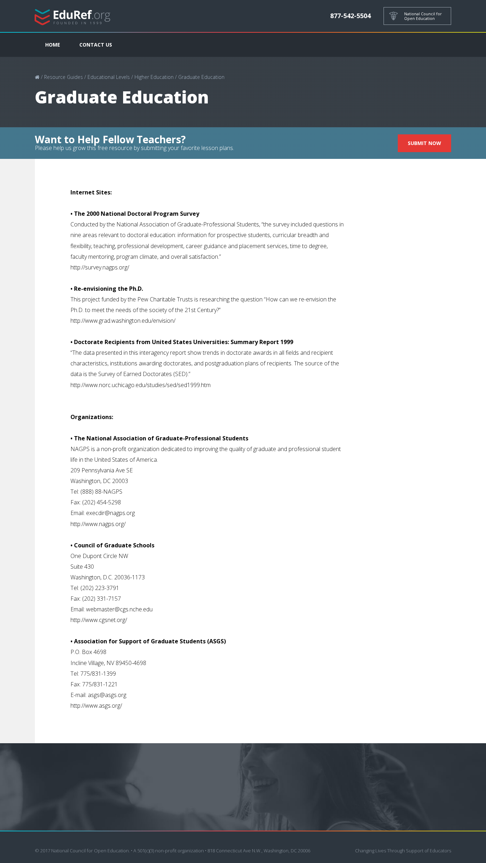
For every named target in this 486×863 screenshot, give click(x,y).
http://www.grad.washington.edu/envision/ (122, 321)
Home (52, 44)
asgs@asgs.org (107, 695)
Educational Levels (109, 77)
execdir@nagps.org (110, 513)
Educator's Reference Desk (72, 16)
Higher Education (154, 77)
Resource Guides (63, 77)
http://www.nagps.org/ (98, 524)
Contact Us (95, 44)
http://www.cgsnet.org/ (98, 620)
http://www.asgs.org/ (96, 705)
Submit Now (424, 143)
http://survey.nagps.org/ (99, 267)
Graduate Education (201, 77)
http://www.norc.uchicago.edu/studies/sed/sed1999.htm (140, 385)
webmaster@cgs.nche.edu (119, 609)
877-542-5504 (350, 15)
